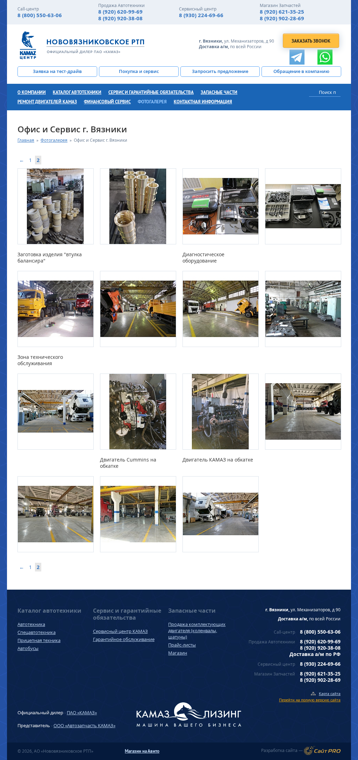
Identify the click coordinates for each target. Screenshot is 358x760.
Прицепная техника (38, 640)
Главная (25, 140)
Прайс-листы (182, 645)
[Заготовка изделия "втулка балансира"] (55, 206)
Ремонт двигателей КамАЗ (47, 102)
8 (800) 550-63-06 (39, 15)
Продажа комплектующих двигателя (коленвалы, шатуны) (196, 630)
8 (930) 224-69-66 (201, 15)
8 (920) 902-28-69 (282, 18)
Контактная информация (203, 102)
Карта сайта (330, 693)
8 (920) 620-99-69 (120, 11)
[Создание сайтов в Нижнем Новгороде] (322, 750)
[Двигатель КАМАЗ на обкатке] (220, 412)
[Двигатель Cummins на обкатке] (138, 412)
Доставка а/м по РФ (315, 654)
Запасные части (219, 92)
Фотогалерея (152, 102)
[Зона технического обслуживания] (55, 309)
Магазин (177, 653)
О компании (31, 92)
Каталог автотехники (77, 92)
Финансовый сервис (107, 102)
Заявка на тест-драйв (57, 71)
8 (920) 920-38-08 (120, 18)
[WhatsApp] (324, 57)
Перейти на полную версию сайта (310, 699)
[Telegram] (297, 57)
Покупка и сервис (139, 71)
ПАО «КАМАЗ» (82, 712)
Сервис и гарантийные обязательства (151, 92)
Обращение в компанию (301, 71)
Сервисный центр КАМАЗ (120, 631)
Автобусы (27, 648)
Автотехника (31, 624)
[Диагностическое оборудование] (220, 206)
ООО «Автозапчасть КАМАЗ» (84, 725)
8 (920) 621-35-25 (282, 11)
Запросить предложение (220, 71)
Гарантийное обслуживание (124, 639)
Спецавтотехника (36, 632)
